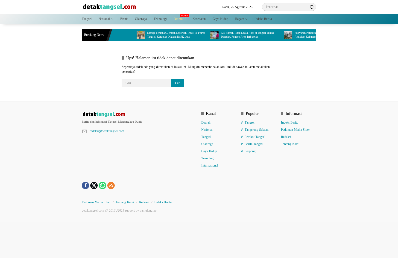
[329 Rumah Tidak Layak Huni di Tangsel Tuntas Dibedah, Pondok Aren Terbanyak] (209, 35)
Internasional (209, 165)
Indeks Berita (289, 122)
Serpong (250, 151)
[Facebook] (85, 185)
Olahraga (207, 144)
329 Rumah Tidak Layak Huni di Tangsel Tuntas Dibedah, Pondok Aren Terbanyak (242, 34)
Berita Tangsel (254, 144)
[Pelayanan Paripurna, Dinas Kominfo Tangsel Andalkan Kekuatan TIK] (283, 35)
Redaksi (286, 137)
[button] (311, 7)
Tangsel (206, 137)
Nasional (207, 129)
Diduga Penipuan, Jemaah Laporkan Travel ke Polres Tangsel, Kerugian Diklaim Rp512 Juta (171, 34)
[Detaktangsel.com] (109, 6)
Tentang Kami (290, 144)
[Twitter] (94, 185)
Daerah (206, 122)
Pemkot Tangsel (255, 137)
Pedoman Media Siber (295, 129)
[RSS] (111, 185)
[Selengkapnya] (139, 114)
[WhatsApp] (102, 185)
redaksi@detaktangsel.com (107, 131)
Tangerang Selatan (257, 129)
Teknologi (207, 158)
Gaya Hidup (209, 151)
